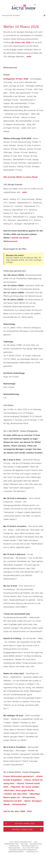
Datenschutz (32, 852)
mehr (28, 56)
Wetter (24, 844)
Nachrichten (36, 844)
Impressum (14, 846)
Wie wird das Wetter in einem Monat (20, 177)
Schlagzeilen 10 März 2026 (15, 79)
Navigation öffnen (11, 15)
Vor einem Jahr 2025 (21, 42)
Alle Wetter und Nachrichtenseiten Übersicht (23, 849)
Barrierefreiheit (16, 852)
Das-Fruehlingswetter (20, 842)
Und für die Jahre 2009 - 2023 (17, 811)
